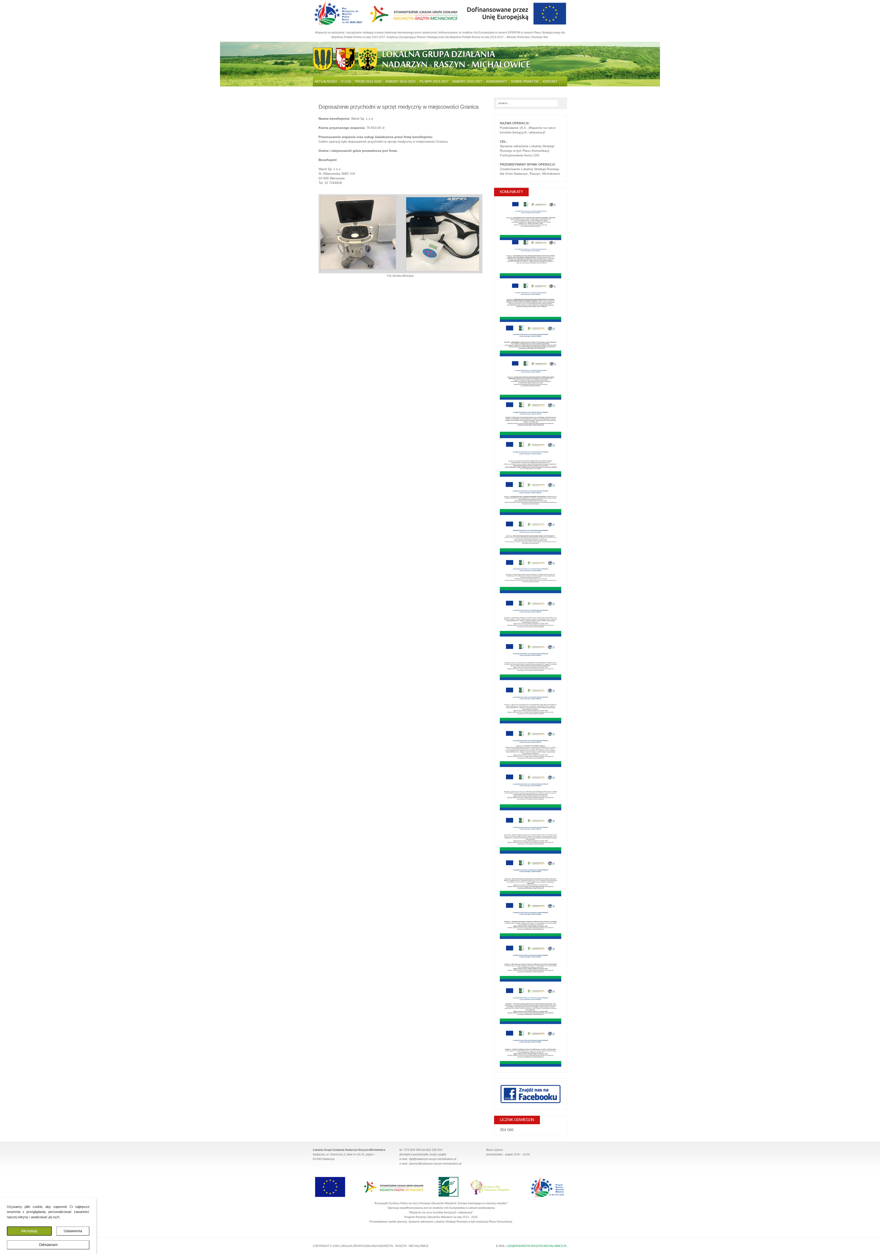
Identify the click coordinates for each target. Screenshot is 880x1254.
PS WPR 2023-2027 (433, 81)
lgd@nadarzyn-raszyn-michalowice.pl (536, 1246)
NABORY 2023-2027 (467, 81)
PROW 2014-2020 (368, 81)
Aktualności (326, 81)
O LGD (346, 81)
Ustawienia (73, 1231)
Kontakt (550, 81)
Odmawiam (48, 1245)
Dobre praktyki (525, 81)
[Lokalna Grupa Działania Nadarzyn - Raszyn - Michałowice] (440, 59)
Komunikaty (496, 81)
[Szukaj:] (527, 103)
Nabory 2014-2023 (400, 81)
